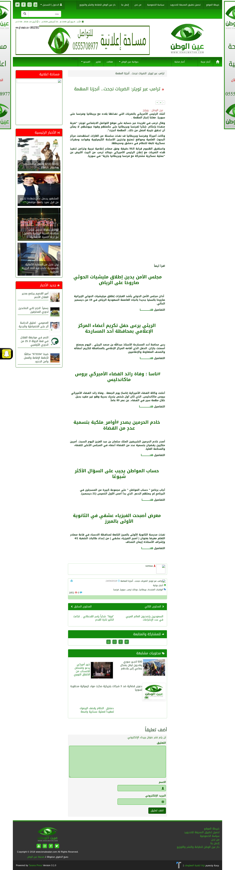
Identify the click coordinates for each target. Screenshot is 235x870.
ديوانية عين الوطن (129, 62)
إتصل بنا (125, 5)
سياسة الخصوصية (155, 5)
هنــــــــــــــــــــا (147, 499)
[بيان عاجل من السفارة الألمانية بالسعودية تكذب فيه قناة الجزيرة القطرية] (39, 259)
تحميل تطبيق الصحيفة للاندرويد (185, 5)
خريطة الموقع (212, 5)
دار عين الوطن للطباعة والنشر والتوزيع (97, 5)
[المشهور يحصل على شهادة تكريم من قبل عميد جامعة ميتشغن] (39, 189)
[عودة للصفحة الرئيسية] (187, 42)
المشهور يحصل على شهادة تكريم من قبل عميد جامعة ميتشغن (39, 200)
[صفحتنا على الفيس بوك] (23, 4)
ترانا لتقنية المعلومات (194, 865)
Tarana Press (35, 865)
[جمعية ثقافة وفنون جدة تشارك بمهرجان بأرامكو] (39, 155)
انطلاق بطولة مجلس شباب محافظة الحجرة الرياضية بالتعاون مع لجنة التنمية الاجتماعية (41, 233)
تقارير (98, 62)
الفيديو (86, 62)
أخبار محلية (179, 62)
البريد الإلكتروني (155, 796)
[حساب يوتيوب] (35, 4)
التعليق (161, 743)
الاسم (162, 782)
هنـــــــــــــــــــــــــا (146, 309)
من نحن (137, 5)
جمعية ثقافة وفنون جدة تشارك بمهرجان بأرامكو (41, 165)
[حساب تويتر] (17, 4)
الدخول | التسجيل (51, 5)
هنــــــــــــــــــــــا (147, 455)
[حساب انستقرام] (29, 4)
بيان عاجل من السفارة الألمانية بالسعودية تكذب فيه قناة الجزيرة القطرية (40, 268)
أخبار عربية (205, 62)
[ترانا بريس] (179, 865)
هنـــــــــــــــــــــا (147, 548)
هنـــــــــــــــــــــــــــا (146, 406)
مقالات (109, 62)
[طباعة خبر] (71, 581)
